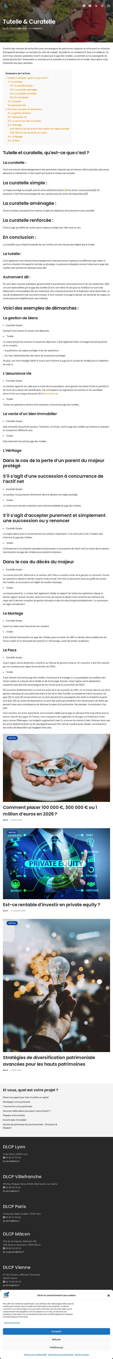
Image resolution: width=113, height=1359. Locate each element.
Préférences (56, 1347)
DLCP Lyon (14, 1147)
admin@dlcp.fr (12, 1161)
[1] (64, 190)
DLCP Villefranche (22, 1176)
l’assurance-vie (50, 393)
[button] (108, 1295)
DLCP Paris (14, 1206)
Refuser (56, 1339)
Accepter (56, 1331)
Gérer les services (12, 1323)
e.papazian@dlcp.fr (14, 1252)
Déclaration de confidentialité (60, 1355)
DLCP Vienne (16, 1267)
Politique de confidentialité (35, 1355)
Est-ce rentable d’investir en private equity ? (51, 905)
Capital (12, 738)
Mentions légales (82, 1355)
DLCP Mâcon (16, 1234)
